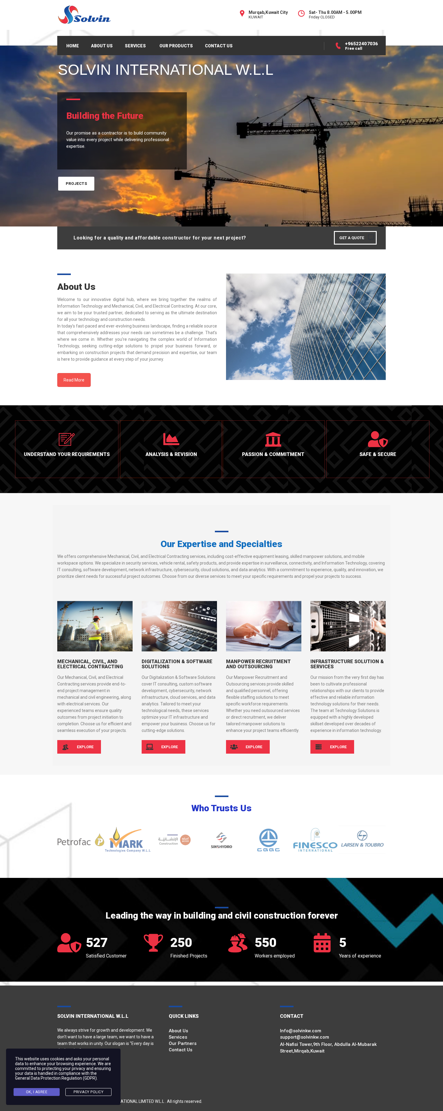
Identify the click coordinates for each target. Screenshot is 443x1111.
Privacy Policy (88, 1092)
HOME (72, 45)
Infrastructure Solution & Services (347, 664)
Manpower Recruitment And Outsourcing (258, 664)
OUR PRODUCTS (176, 45)
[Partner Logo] (80, 839)
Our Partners (182, 1043)
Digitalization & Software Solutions (177, 664)
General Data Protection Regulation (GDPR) (56, 1078)
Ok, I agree (37, 1092)
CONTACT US (219, 45)
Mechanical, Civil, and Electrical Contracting (90, 664)
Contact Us (180, 1049)
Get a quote (351, 238)
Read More (74, 380)
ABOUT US (102, 45)
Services (178, 1037)
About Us (178, 1030)
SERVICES (135, 45)
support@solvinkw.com (304, 1037)
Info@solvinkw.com (300, 1030)
